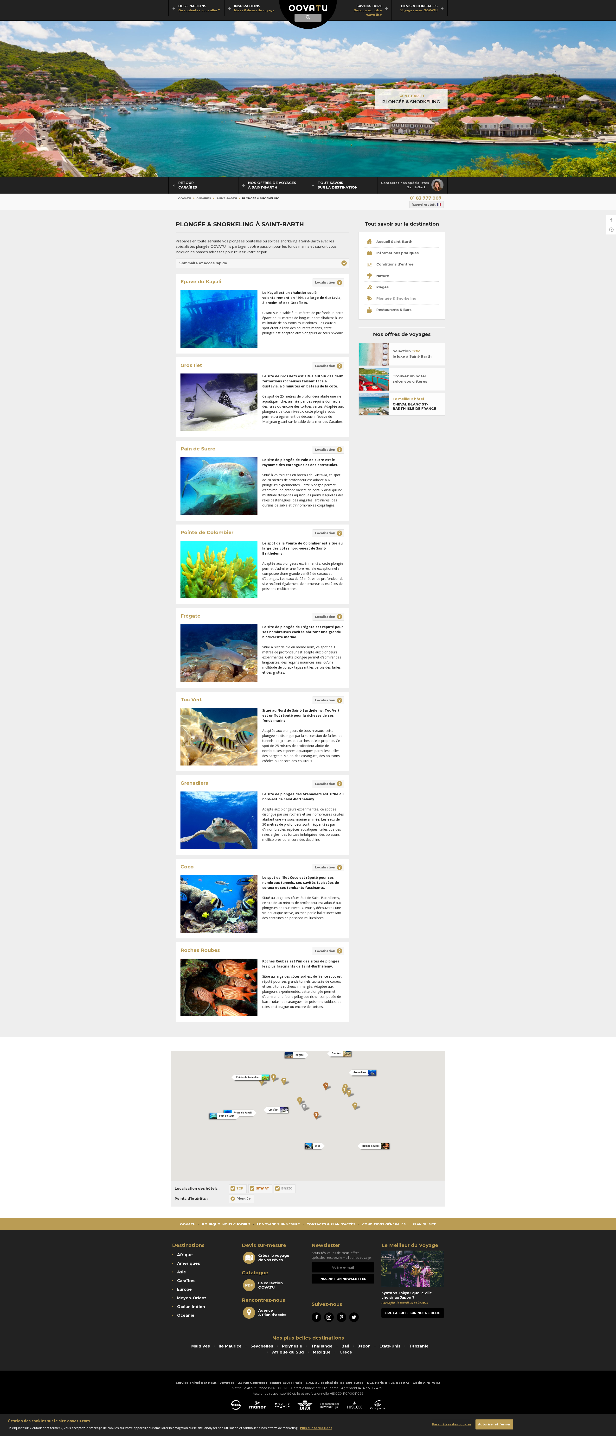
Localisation (325, 282)
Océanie (185, 1315)
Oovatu (184, 198)
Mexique (322, 1352)
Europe (184, 1289)
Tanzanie (419, 1346)
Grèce (346, 1352)
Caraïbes (203, 198)
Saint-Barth (411, 96)
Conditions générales (384, 1224)
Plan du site (424, 1224)
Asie (181, 1272)
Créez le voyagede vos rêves (273, 1257)
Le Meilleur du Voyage (409, 1245)
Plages (382, 287)
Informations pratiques (397, 253)
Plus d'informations (316, 1428)
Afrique (185, 1255)
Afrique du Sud (288, 1352)
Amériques (188, 1263)
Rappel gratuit (424, 204)
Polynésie (292, 1346)
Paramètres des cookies (451, 1424)
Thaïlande (322, 1346)
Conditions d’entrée (394, 264)
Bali (345, 1346)
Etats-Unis (389, 1346)
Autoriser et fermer (494, 1424)
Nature (382, 276)
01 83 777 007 (426, 198)
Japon (364, 1346)
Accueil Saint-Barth (393, 242)
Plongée (244, 1198)
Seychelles (261, 1346)
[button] (262, 263)
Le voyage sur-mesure (278, 1224)
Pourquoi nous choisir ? (226, 1224)
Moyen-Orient (191, 1298)
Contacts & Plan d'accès (331, 1224)
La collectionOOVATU (270, 1285)
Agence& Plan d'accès (272, 1312)
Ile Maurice (230, 1346)
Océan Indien (191, 1306)
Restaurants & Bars (393, 310)
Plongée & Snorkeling (395, 298)
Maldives (200, 1346)
